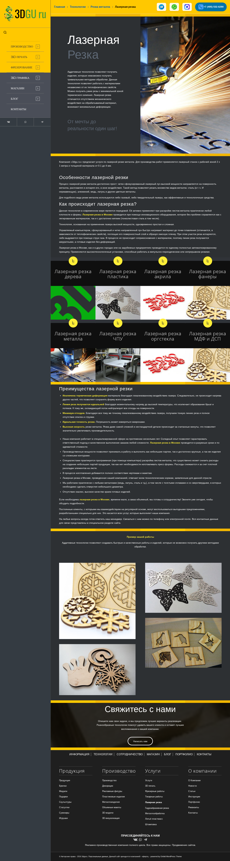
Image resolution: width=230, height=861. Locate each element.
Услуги (148, 780)
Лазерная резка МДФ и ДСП (207, 336)
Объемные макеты (111, 807)
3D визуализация (111, 818)
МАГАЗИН (153, 754)
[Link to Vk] (8, 122)
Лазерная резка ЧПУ (117, 336)
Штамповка (151, 824)
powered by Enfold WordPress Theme (166, 856)
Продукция (64, 780)
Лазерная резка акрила (162, 274)
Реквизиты (193, 807)
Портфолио (194, 802)
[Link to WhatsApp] (25, 122)
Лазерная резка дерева (73, 274)
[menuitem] (25, 46)
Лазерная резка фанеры (207, 274)
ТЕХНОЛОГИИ (103, 754)
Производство (109, 780)
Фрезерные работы (154, 791)
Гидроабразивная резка (157, 808)
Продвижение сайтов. (184, 845)
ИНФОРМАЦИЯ (79, 754)
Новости (192, 786)
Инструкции (194, 796)
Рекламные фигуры (112, 791)
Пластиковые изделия (113, 796)
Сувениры (64, 812)
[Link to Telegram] (42, 122)
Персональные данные (98, 856)
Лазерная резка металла (73, 336)
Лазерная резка (153, 802)
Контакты (193, 812)
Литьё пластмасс (154, 819)
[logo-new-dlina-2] (25, 14)
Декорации (107, 786)
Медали (63, 791)
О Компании (194, 780)
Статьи (191, 791)
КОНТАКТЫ (204, 754)
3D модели (107, 812)
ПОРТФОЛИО (184, 754)
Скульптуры (65, 802)
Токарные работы (154, 796)
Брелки (63, 786)
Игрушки (63, 818)
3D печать (150, 786)
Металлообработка (155, 813)
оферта (145, 856)
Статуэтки (64, 807)
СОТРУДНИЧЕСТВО (130, 754)
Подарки (63, 796)
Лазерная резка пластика (117, 274)
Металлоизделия (111, 802)
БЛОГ (167, 754)
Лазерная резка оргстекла (162, 336)
